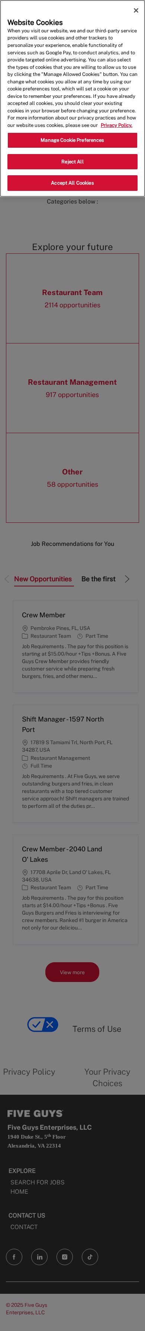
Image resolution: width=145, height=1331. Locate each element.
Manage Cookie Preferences (72, 140)
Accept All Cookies (72, 183)
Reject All (72, 161)
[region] (72, 98)
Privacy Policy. (116, 125)
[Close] (136, 10)
